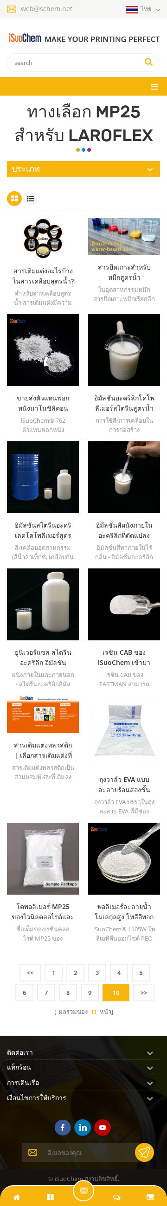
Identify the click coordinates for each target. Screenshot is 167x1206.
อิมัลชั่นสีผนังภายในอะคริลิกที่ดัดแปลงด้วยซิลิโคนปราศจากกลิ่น (124, 531)
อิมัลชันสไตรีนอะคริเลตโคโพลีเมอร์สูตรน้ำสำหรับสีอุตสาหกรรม (43, 531)
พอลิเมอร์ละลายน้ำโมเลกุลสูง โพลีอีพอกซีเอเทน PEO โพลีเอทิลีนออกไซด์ (124, 912)
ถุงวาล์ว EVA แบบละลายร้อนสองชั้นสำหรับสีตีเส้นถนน (124, 785)
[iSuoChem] (83, 38)
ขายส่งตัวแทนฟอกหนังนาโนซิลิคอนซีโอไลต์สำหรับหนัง (43, 403)
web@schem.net (46, 8)
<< (30, 972)
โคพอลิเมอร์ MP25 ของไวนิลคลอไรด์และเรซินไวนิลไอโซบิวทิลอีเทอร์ (43, 912)
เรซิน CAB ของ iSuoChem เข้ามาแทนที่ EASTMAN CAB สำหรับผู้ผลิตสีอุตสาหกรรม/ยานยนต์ (124, 658)
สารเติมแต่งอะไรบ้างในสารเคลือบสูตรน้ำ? (43, 275)
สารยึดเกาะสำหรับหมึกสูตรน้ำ (124, 272)
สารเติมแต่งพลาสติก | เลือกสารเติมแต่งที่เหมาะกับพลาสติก (43, 751)
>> (144, 992)
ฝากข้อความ (83, 1190)
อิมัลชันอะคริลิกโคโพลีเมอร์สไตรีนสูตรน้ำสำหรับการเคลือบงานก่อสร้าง (124, 403)
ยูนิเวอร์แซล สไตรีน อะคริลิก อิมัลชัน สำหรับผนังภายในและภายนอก (43, 658)
